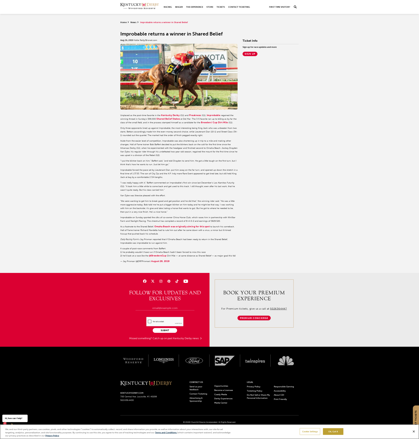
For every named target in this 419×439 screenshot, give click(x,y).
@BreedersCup (157, 255)
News (133, 22)
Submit (165, 330)
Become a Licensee (223, 390)
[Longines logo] (164, 360)
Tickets (221, 7)
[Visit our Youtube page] (185, 281)
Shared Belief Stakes (168, 118)
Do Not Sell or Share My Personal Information (258, 396)
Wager (179, 7)
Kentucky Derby (170, 115)
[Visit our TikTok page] (177, 281)
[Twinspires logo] (255, 360)
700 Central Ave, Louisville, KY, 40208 (138, 396)
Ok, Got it (333, 431)
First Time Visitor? (279, 7)
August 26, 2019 (160, 261)
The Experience (194, 7)
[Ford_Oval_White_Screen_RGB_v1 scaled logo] (194, 360)
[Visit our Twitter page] (152, 281)
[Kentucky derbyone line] (146, 383)
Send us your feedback (196, 388)
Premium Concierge (254, 318)
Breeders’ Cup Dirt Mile (214, 122)
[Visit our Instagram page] (160, 281)
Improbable (213, 115)
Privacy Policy (253, 386)
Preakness (195, 115)
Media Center (220, 403)
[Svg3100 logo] (286, 360)
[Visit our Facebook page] (144, 281)
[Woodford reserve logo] (133, 360)
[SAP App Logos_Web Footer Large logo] (225, 360)
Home (123, 22)
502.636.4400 (127, 400)
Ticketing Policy (254, 391)
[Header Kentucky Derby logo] (139, 7)
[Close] (413, 431)
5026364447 (278, 308)
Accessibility (280, 391)
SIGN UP (250, 54)
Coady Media (220, 394)
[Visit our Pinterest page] (169, 281)
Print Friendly (280, 399)
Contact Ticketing (239, 7)
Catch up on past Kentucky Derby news (176, 338)
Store (209, 7)
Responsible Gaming (284, 386)
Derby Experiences (223, 398)
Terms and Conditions (166, 432)
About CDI (279, 395)
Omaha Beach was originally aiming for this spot (182, 226)
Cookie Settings (310, 431)
